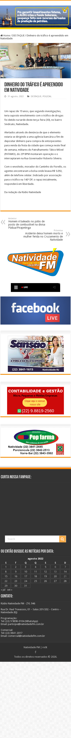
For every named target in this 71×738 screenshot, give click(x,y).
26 (45, 581)
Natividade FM (32, 647)
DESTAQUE (18, 35)
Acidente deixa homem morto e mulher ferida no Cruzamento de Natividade (43, 235)
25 (35, 581)
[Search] (62, 539)
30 (15, 585)
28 (65, 581)
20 (55, 576)
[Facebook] (35, 652)
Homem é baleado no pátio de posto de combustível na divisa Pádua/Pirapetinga (26, 223)
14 (65, 571)
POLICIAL (47, 96)
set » (9, 589)
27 (55, 581)
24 (25, 581)
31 (25, 585)
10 (25, 571)
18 (35, 576)
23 (15, 581)
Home (6, 35)
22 (6, 581)
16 (15, 576)
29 (6, 585)
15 (6, 576)
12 (45, 571)
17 (25, 576)
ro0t (44, 647)
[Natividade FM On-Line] (35, 1)
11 (35, 571)
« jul (3, 589)
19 (45, 576)
